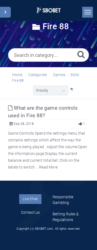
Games (59, 75)
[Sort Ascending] (70, 90)
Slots (74, 75)
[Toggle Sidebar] (5, 12)
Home (17, 75)
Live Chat (30, 199)
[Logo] (48, 10)
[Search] (81, 54)
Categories (37, 75)
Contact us (30, 212)
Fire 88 (18, 80)
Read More (48, 167)
